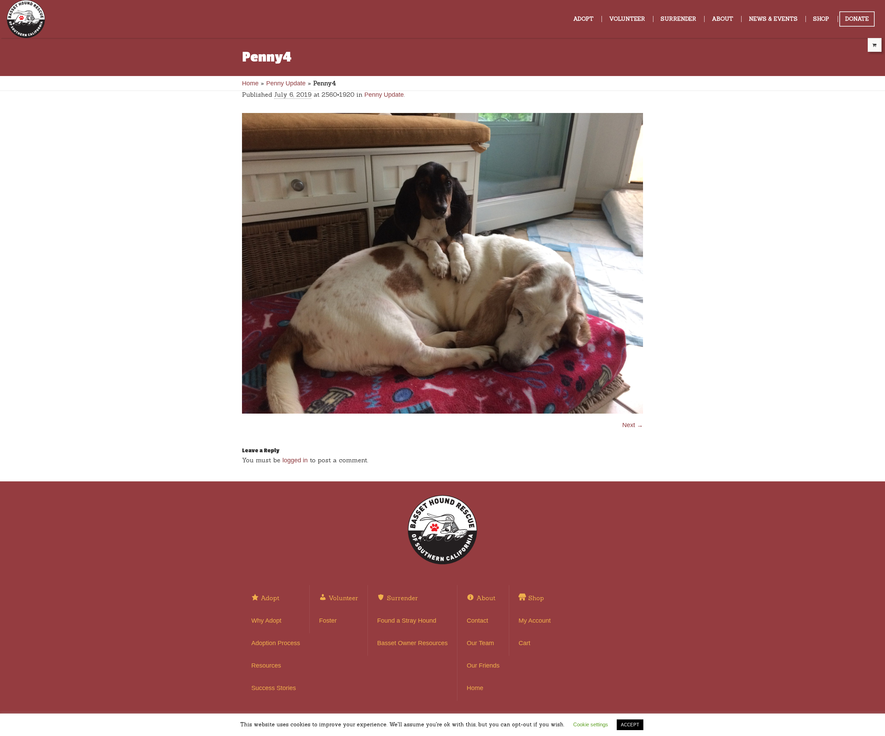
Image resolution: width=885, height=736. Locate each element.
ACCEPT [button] (630, 724)
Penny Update (286, 83)
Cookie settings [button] (590, 724)
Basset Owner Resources (412, 643)
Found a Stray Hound (406, 620)
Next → (632, 425)
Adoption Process (275, 643)
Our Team (480, 643)
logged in (295, 460)
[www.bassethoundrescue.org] (442, 529)
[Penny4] (442, 263)
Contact (477, 620)
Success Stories (273, 688)
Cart (524, 643)
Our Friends (483, 665)
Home (250, 83)
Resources (266, 665)
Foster (328, 620)
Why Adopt (266, 620)
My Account (535, 620)
